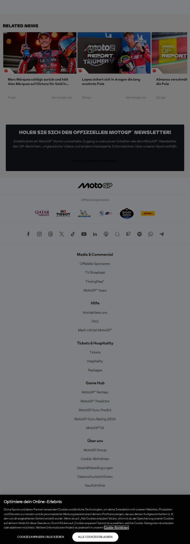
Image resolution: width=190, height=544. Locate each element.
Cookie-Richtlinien (116, 527)
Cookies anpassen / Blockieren (40, 537)
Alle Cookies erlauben (95, 537)
